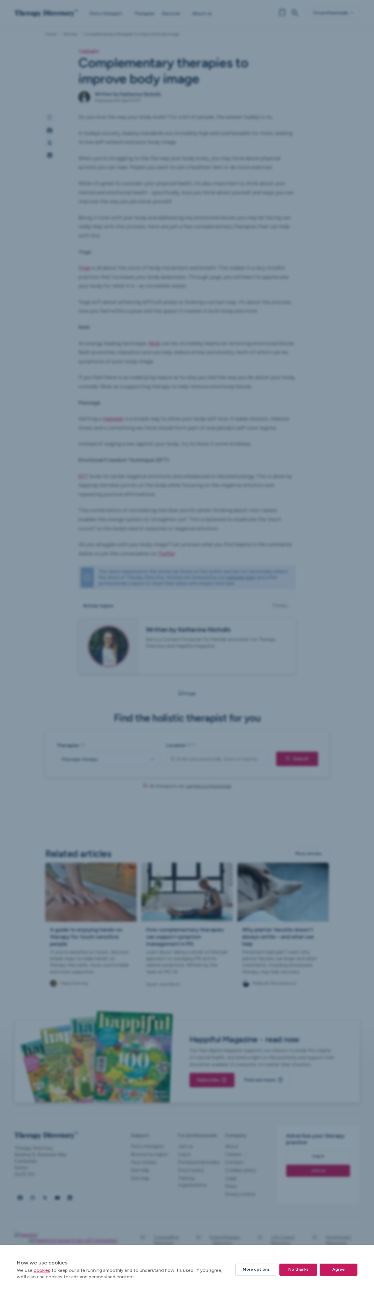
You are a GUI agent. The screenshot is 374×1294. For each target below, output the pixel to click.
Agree (338, 1269)
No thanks (298, 1269)
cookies (42, 1270)
